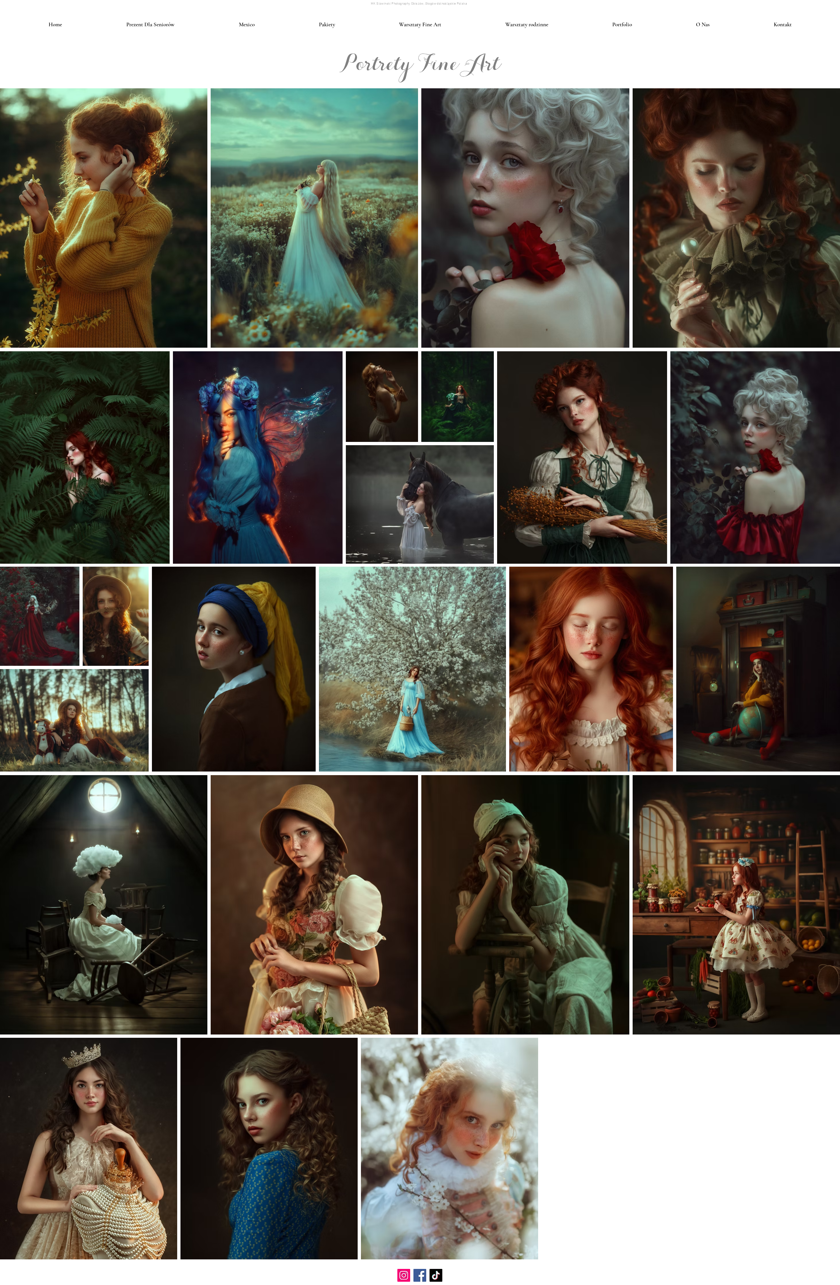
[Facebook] (419, 1275)
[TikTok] (436, 1275)
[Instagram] (403, 1275)
